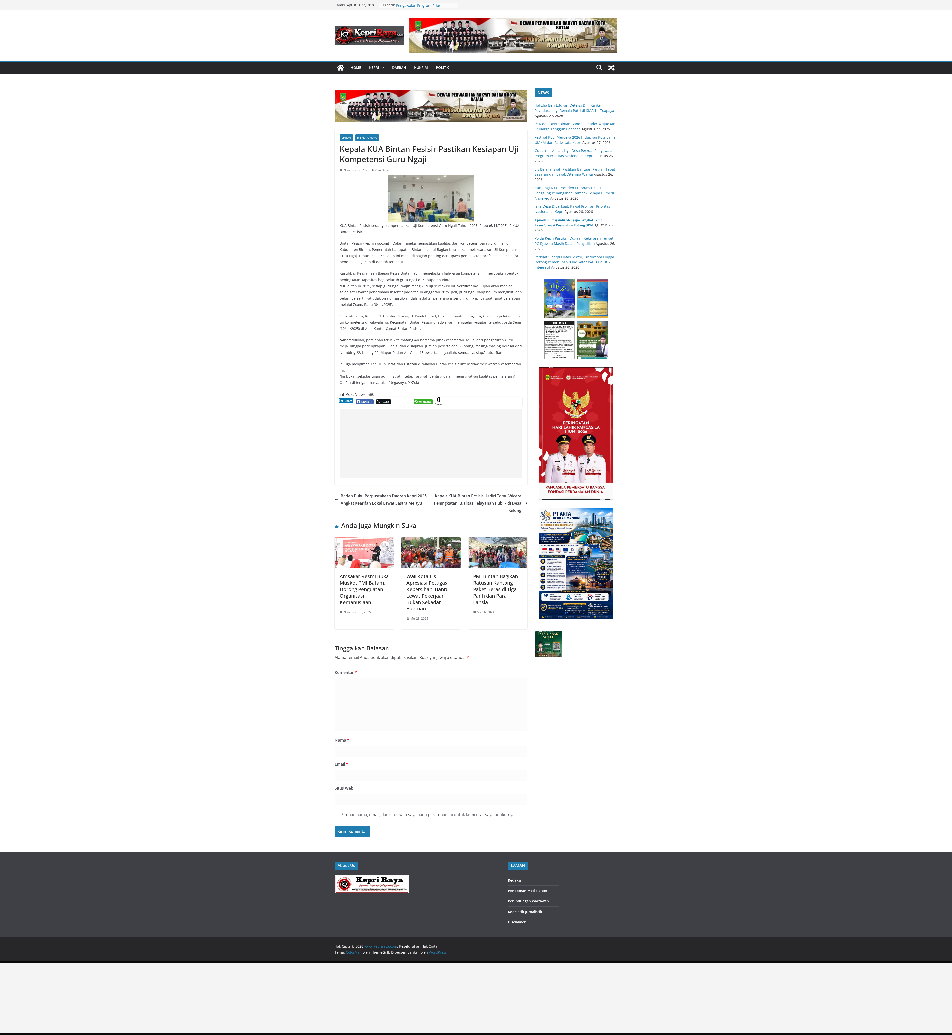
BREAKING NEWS (367, 137)
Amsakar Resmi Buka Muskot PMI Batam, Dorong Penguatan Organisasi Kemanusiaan (364, 589)
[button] (381, 67)
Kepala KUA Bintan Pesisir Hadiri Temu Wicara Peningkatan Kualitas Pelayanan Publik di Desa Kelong (477, 503)
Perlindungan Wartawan (528, 901)
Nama (342, 740)
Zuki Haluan (383, 170)
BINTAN (346, 137)
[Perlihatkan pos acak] (611, 68)
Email (341, 764)
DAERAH (399, 67)
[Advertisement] (431, 443)
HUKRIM (421, 67)
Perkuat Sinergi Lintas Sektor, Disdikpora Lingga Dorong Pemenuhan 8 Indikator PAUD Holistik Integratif (574, 262)
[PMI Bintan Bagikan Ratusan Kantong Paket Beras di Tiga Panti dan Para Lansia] (497, 540)
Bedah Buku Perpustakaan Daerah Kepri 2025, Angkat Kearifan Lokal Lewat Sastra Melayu (384, 499)
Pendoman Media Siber (527, 890)
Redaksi (514, 880)
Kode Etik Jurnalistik (525, 911)
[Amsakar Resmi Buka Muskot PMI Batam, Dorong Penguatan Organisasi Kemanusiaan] (364, 540)
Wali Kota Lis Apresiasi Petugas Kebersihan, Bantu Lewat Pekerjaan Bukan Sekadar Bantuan (427, 592)
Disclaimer (517, 922)
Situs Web (344, 788)
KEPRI (374, 67)
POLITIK (442, 67)
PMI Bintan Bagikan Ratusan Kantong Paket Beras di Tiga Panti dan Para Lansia (495, 589)
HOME (356, 67)
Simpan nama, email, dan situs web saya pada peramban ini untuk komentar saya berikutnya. (428, 814)
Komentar (346, 672)
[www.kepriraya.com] (341, 68)
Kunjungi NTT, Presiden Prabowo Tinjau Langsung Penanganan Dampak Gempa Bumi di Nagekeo (574, 193)
